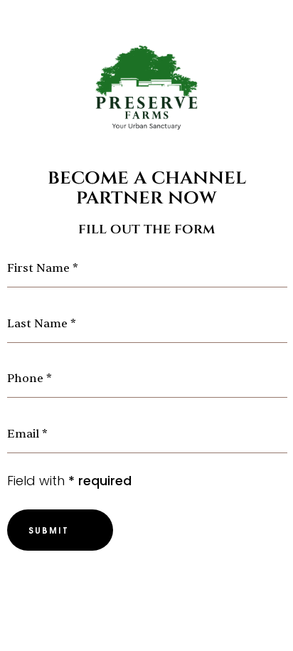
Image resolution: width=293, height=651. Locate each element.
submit (48, 530)
